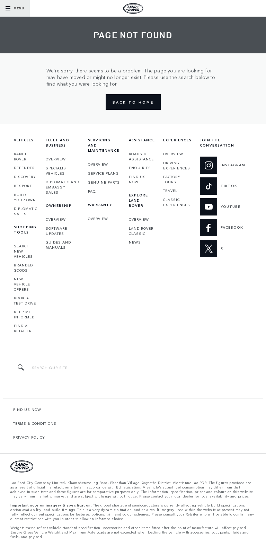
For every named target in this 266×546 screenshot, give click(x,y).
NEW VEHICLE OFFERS (22, 284)
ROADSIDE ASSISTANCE (141, 156)
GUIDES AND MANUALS (58, 245)
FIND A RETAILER (23, 328)
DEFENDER (24, 167)
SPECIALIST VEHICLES (57, 171)
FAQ (92, 191)
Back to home (133, 102)
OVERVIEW (56, 159)
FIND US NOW (137, 179)
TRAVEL (170, 190)
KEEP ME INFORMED (24, 314)
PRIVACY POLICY (29, 437)
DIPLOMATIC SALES (25, 211)
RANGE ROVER (20, 156)
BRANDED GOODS (23, 268)
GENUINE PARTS (104, 182)
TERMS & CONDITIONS (34, 423)
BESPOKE (23, 185)
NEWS (135, 242)
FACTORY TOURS (171, 179)
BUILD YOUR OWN (25, 197)
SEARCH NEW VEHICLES (23, 251)
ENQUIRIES (140, 167)
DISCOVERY (25, 176)
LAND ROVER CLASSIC (141, 231)
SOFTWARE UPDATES (56, 231)
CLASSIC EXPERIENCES (176, 202)
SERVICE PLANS (103, 173)
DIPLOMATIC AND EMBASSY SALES (62, 187)
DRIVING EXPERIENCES (176, 165)
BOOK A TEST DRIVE (25, 301)
